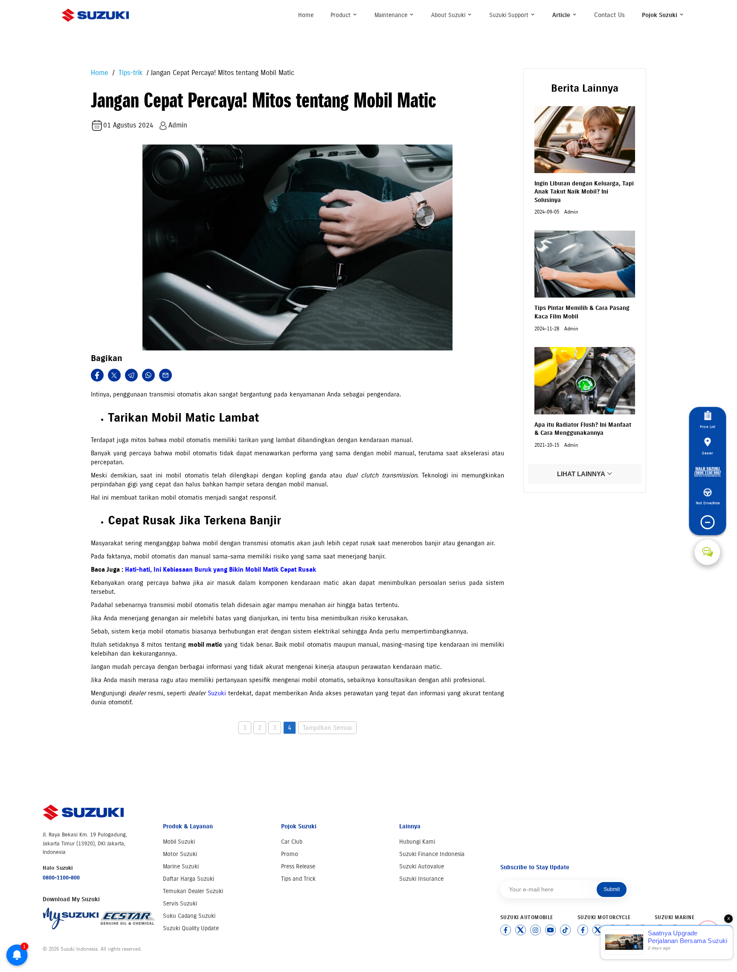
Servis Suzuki (180, 903)
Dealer (707, 453)
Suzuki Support (509, 15)
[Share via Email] (165, 375)
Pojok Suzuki (660, 15)
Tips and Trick (298, 878)
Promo (289, 854)
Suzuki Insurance (421, 878)
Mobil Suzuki (179, 841)
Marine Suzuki (181, 866)
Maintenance (391, 15)
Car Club (291, 841)
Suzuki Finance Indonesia (431, 854)
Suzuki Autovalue (421, 866)
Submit (612, 889)
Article (562, 15)
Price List (707, 427)
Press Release (298, 866)
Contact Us (609, 15)
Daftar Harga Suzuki (188, 878)
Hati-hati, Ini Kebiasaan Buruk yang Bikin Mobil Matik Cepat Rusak (220, 569)
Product (341, 15)
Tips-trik (129, 73)
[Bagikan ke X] (114, 375)
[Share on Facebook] (97, 375)
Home (305, 15)
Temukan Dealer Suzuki (193, 891)
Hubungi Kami (417, 841)
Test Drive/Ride (707, 503)
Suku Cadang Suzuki (189, 916)
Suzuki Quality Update (191, 928)
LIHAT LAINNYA (581, 473)
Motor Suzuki (180, 854)
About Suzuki (449, 15)
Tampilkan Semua (327, 728)
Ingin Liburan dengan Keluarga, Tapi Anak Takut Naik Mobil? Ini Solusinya (584, 192)
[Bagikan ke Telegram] (131, 375)
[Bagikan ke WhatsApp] (148, 375)
